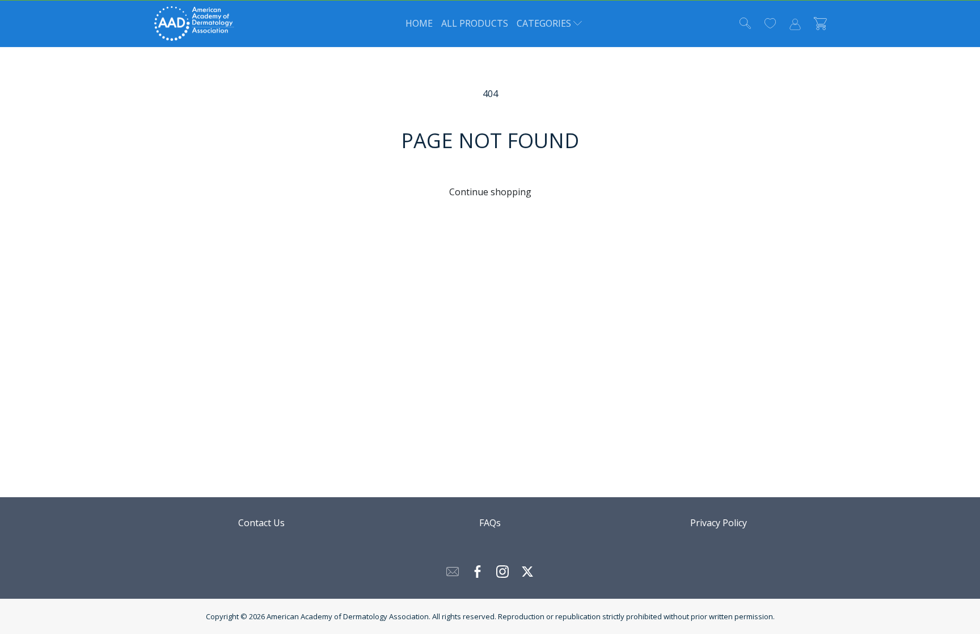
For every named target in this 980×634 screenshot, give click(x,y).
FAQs (490, 523)
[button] (543, 23)
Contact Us (261, 523)
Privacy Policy (718, 523)
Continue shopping (490, 192)
